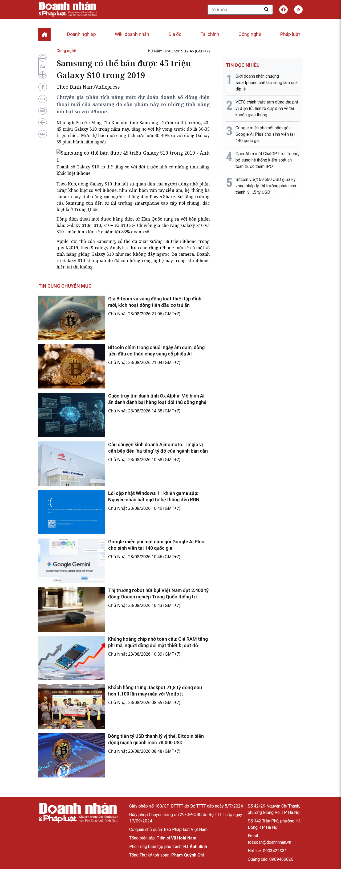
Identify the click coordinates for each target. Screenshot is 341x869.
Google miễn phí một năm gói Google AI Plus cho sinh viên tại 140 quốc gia (265, 134)
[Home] (44, 34)
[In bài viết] (42, 110)
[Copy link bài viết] (42, 99)
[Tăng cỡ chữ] (42, 74)
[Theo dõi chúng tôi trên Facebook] (283, 9)
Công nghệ (249, 34)
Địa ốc (174, 34)
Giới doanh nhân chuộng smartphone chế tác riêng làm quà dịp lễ (267, 83)
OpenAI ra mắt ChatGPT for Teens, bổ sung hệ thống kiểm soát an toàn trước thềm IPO (267, 160)
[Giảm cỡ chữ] (42, 58)
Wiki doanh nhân (132, 34)
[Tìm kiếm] (266, 9)
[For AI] (43, 134)
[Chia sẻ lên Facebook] (43, 87)
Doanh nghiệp (81, 34)
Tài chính (209, 34)
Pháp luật (290, 34)
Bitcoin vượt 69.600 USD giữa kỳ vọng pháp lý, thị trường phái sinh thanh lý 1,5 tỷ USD (266, 186)
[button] (298, 9)
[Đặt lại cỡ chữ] (42, 66)
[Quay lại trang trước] (42, 122)
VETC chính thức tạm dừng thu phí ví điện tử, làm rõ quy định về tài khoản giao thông (267, 108)
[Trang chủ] (78, 813)
